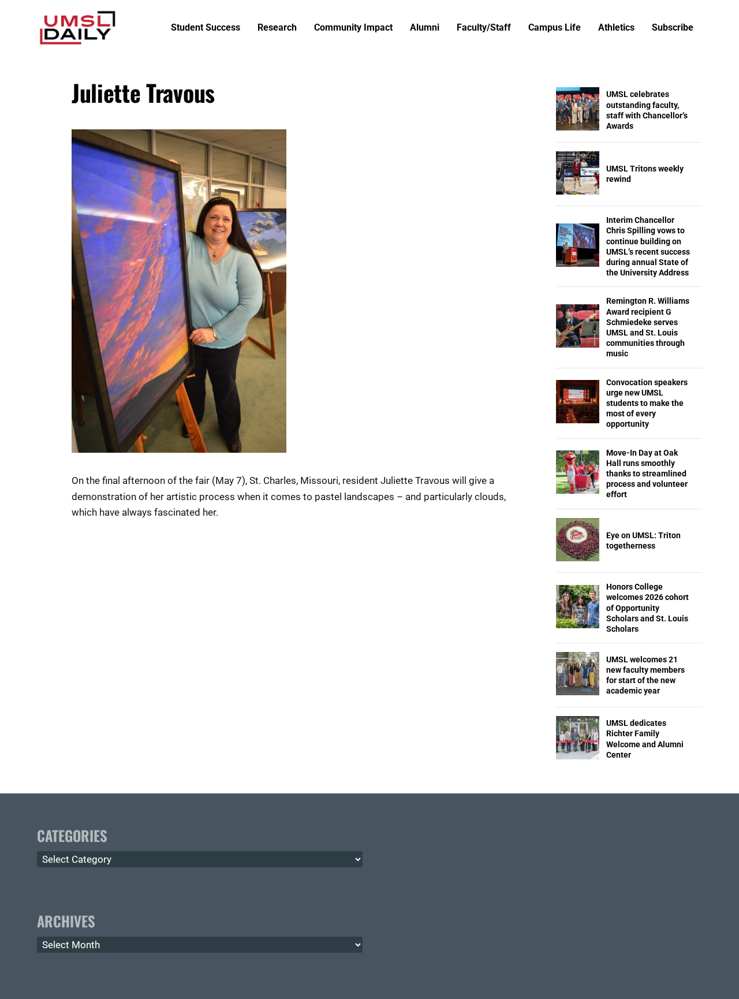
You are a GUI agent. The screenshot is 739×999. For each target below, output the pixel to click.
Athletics (616, 28)
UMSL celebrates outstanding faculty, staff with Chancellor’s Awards (647, 110)
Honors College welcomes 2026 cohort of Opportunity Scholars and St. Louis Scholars (647, 607)
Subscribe (672, 28)
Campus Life (554, 28)
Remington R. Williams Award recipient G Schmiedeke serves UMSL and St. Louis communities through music (647, 327)
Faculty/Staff (484, 28)
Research (277, 28)
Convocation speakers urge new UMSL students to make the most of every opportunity (647, 403)
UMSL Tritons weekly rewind (645, 174)
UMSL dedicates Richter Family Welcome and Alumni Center (645, 738)
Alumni (424, 28)
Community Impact (353, 28)
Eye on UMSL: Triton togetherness (643, 540)
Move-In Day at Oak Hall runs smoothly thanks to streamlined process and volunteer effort (647, 474)
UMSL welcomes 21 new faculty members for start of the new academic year (645, 675)
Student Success (205, 28)
